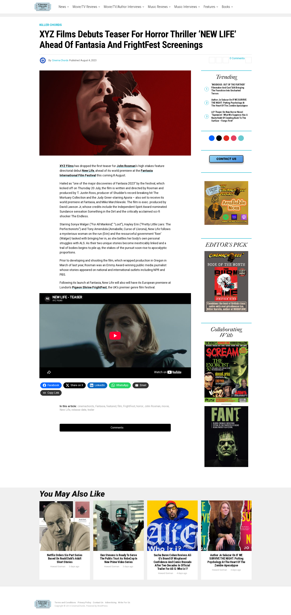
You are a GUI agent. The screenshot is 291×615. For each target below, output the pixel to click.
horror (139, 406)
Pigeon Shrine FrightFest (89, 287)
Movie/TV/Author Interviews (122, 7)
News (62, 7)
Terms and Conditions (65, 602)
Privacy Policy (84, 602)
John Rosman (126, 166)
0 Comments (237, 58)
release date (79, 409)
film (120, 406)
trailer (91, 409)
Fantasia (100, 406)
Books (226, 7)
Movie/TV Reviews (85, 7)
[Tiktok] (241, 138)
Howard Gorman (57, 566)
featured (111, 406)
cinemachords (86, 406)
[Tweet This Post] (219, 60)
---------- (226, 404)
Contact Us (98, 602)
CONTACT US (226, 158)
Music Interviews (185, 7)
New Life (88, 170)
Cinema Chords (60, 60)
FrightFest (129, 406)
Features (209, 7)
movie (165, 406)
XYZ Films (67, 166)
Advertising (110, 602)
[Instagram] (233, 138)
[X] (219, 138)
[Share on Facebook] (212, 60)
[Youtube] (226, 138)
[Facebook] (211, 138)
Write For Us (124, 602)
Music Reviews (158, 7)
